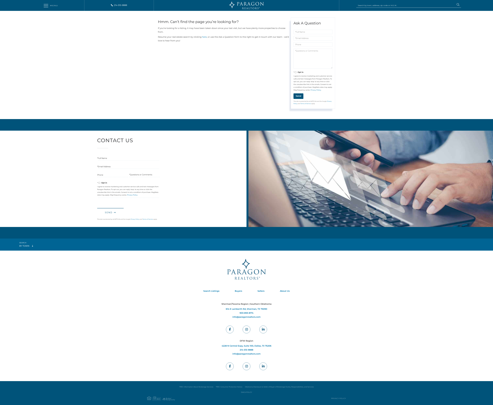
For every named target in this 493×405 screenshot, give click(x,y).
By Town (24, 246)
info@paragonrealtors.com (246, 317)
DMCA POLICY (246, 392)
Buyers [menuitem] (238, 291)
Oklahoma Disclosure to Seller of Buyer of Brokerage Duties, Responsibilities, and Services (279, 387)
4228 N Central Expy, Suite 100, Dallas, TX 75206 (246, 346)
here (204, 37)
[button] (458, 5)
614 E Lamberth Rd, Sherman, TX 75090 (246, 309)
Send (298, 96)
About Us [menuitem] (285, 291)
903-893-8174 (246, 313)
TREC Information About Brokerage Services (196, 387)
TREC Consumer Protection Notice (229, 387)
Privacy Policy (316, 90)
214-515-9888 (120, 5)
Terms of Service (305, 103)
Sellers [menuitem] (261, 291)
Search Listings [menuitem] (211, 291)
